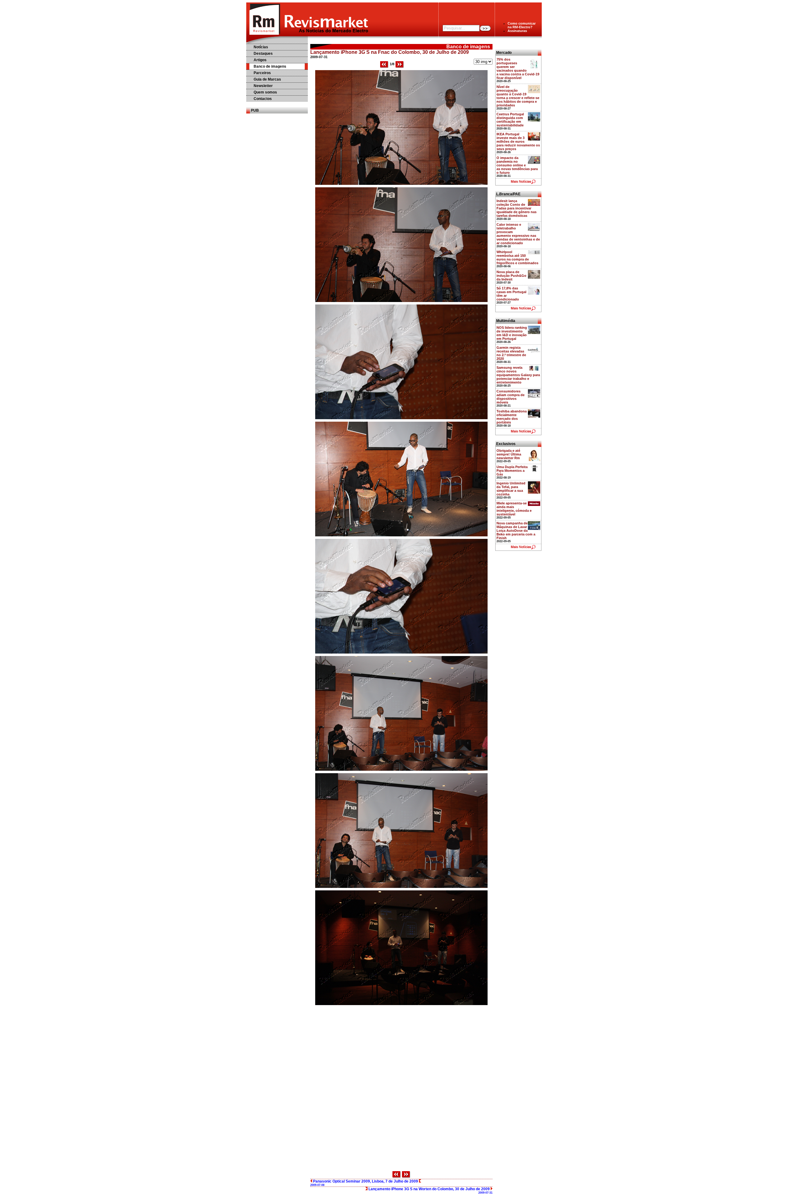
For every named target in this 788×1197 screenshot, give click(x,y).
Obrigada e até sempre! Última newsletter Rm (509, 454)
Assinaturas (517, 31)
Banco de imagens (270, 66)
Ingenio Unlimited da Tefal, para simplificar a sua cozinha (511, 488)
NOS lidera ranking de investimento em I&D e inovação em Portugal (512, 333)
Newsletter (263, 86)
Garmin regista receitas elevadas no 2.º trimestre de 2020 (511, 353)
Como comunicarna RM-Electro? (522, 25)
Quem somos (265, 92)
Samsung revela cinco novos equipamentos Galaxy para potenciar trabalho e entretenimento (518, 375)
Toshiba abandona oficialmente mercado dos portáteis (512, 416)
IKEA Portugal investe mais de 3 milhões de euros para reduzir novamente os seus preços (518, 141)
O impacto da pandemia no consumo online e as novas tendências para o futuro (517, 165)
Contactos (263, 99)
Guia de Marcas (267, 79)
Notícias (261, 47)
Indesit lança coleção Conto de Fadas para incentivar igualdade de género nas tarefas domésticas (517, 208)
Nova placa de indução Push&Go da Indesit (511, 275)
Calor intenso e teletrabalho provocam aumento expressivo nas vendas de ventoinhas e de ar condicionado (518, 234)
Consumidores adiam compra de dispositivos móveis (511, 396)
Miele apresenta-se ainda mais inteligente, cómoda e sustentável (514, 508)
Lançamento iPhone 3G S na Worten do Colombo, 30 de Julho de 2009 (430, 1190)
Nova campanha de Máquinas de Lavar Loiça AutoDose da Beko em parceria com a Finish (516, 530)
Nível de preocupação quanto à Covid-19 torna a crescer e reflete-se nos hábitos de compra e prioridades (518, 96)
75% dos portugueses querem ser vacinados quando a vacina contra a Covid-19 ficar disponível (518, 69)
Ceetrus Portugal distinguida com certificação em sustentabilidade (510, 119)
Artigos (260, 60)
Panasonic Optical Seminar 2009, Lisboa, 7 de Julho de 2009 (364, 1183)
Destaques (263, 53)
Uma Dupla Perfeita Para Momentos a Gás (512, 470)
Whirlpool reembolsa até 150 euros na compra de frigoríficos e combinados (517, 257)
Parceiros (262, 73)
